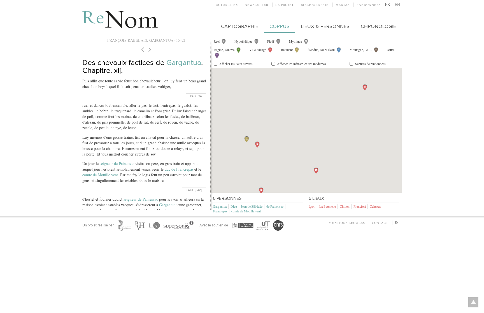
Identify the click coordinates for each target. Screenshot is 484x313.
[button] (246, 139)
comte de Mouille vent (100, 174)
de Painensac (274, 206)
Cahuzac (375, 206)
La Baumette (327, 206)
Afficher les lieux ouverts (236, 63)
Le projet (284, 5)
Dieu (234, 206)
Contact (380, 223)
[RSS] (397, 223)
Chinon (345, 206)
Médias (343, 5)
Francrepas (220, 211)
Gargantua (183, 62)
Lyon (312, 206)
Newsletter (256, 5)
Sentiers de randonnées (370, 63)
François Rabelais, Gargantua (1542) (146, 40)
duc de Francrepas (179, 169)
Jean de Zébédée (251, 206)
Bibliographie (315, 5)
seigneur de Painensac (117, 163)
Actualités (227, 5)
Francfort (359, 206)
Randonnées (369, 5)
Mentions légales (347, 223)
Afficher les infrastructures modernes (301, 63)
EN (397, 4)
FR (387, 4)
